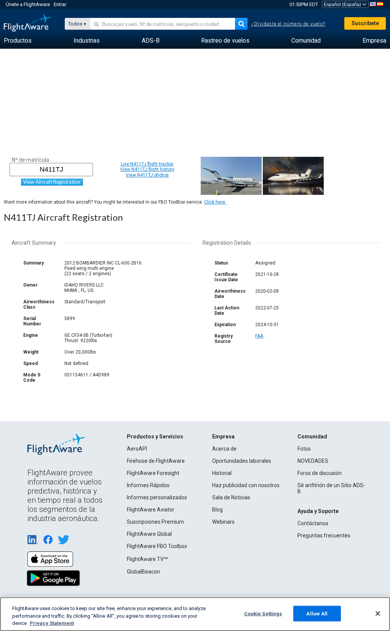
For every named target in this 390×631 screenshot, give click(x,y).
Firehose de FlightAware (156, 461)
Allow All (317, 613)
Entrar (60, 4)
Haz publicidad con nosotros (246, 485)
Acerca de (224, 449)
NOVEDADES (312, 461)
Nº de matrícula (30, 160)
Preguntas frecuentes (323, 535)
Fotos (304, 449)
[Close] (377, 613)
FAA (259, 336)
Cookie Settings (263, 613)
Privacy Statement (52, 623)
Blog (217, 510)
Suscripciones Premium (155, 522)
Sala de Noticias (231, 497)
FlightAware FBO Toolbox (157, 546)
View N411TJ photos (147, 175)
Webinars (223, 522)
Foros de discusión (319, 473)
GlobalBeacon (143, 572)
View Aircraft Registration (51, 182)
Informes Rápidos (148, 485)
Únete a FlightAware (28, 4)
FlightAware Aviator (150, 510)
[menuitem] (18, 41)
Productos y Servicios (155, 436)
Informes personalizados (157, 497)
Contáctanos (312, 523)
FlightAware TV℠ (147, 559)
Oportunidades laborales (241, 461)
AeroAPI (137, 449)
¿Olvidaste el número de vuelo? (288, 24)
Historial (222, 473)
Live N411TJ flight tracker (147, 164)
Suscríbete (365, 23)
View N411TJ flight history (147, 169)
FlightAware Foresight (153, 473)
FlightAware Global (149, 534)
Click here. (215, 202)
